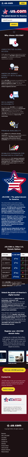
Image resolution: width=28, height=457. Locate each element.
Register (3, 433)
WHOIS (3, 439)
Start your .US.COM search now (14, 370)
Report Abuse (5, 451)
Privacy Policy (5, 445)
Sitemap (3, 443)
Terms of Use (4, 447)
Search (14, 24)
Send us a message (8, 389)
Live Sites (3, 437)
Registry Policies (5, 449)
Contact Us (4, 441)
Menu (23, 3)
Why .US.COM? (5, 435)
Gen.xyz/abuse (7, 409)
